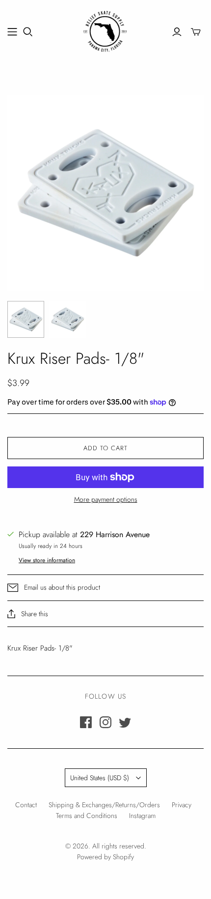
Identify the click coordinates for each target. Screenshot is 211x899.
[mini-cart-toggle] (196, 32)
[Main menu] (12, 32)
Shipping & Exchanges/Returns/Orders (104, 805)
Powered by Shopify (105, 857)
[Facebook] (86, 722)
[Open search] (28, 32)
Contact (26, 805)
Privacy (181, 805)
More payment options (105, 499)
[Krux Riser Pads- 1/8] (25, 319)
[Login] (177, 32)
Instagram (142, 815)
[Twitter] (125, 722)
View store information (47, 560)
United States (99, 778)
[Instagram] (105, 722)
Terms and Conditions (86, 815)
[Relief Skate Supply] (105, 30)
